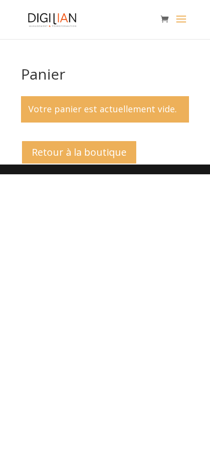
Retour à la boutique (79, 152)
